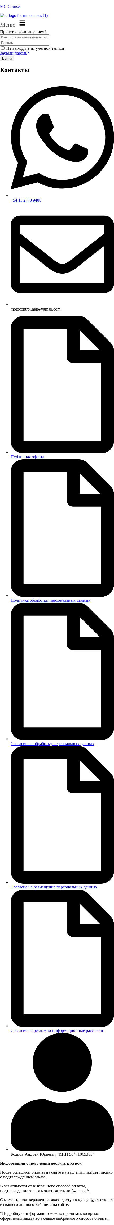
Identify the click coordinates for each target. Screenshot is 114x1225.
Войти (7, 58)
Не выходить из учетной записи (35, 48)
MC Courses (10, 6)
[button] (57, 24)
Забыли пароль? (14, 53)
